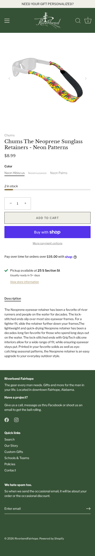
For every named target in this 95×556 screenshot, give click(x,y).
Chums (9, 135)
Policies (9, 464)
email (8, 409)
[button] (9, 78)
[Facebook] (6, 419)
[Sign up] (88, 508)
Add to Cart (47, 218)
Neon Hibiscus (14, 173)
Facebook (55, 405)
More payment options (47, 243)
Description (12, 298)
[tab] (14, 298)
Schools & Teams (16, 458)
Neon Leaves (37, 173)
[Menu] (7, 21)
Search (9, 439)
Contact (10, 470)
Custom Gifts (13, 452)
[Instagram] (16, 419)
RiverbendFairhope (26, 538)
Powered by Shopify (51, 538)
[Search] (78, 21)
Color (8, 166)
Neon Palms (58, 173)
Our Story (11, 445)
